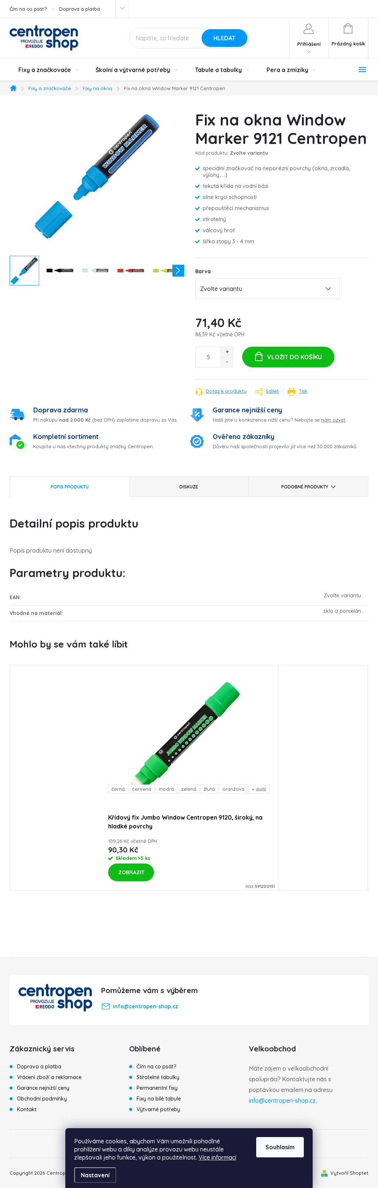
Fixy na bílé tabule (159, 1099)
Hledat (224, 38)
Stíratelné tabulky (158, 1077)
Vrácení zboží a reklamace (49, 1077)
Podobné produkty (304, 487)
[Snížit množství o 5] (227, 362)
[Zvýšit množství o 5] (227, 352)
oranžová (233, 789)
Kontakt (27, 1109)
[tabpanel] (188, 777)
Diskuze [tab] (188, 487)
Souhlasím (280, 1147)
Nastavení (95, 1175)
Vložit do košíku (294, 357)
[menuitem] (48, 69)
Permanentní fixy (157, 1088)
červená (141, 789)
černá (118, 789)
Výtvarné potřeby (158, 1109)
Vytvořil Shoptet (349, 1173)
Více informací (217, 1157)
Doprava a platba (79, 9)
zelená (188, 789)
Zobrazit (131, 872)
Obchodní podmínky (42, 1099)
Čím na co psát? (28, 9)
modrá (166, 789)
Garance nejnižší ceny (43, 1088)
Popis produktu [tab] (70, 487)
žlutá (209, 789)
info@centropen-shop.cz (282, 1100)
